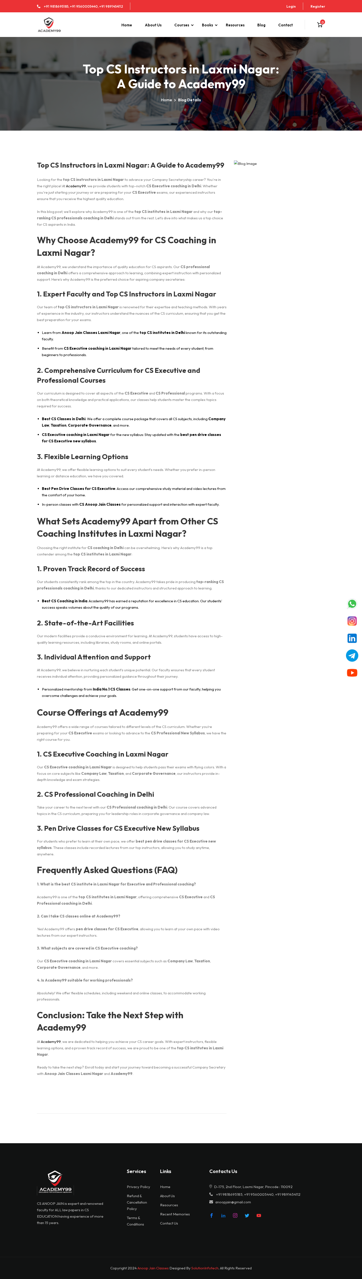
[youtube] (259, 1215)
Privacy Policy (138, 1186)
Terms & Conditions (135, 1221)
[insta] (235, 1215)
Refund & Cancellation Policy (137, 1202)
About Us (153, 25)
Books (207, 25)
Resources (235, 25)
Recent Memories (175, 1214)
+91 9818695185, (56, 6)
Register (318, 6)
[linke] (223, 1215)
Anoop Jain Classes (153, 1268)
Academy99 (76, 186)
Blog (261, 25)
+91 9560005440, (84, 6)
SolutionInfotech (204, 1268)
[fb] (211, 1215)
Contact (285, 25)
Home (126, 25)
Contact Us (169, 1223)
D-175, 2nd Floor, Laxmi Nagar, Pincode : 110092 (253, 1186)
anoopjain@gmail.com (233, 1202)
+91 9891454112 (111, 6)
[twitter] (247, 1215)
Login (291, 6)
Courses (181, 25)
